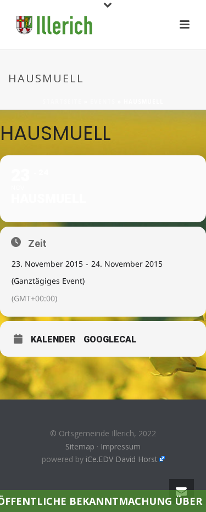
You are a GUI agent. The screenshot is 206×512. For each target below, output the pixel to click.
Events (102, 101)
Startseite (62, 101)
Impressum (121, 446)
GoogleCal (109, 340)
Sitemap (79, 446)
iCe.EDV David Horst (122, 459)
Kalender (53, 340)
